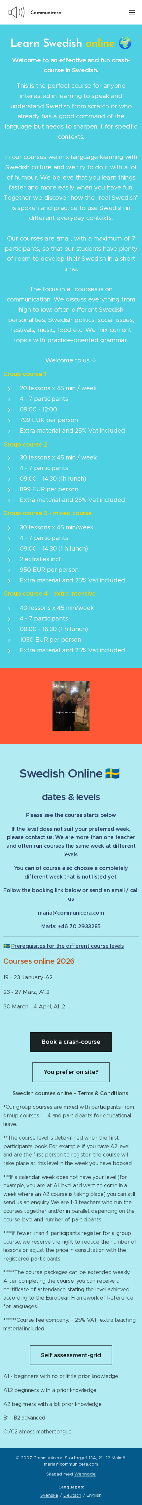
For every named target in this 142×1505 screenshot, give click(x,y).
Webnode (85, 1474)
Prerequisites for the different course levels (67, 945)
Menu (132, 12)
